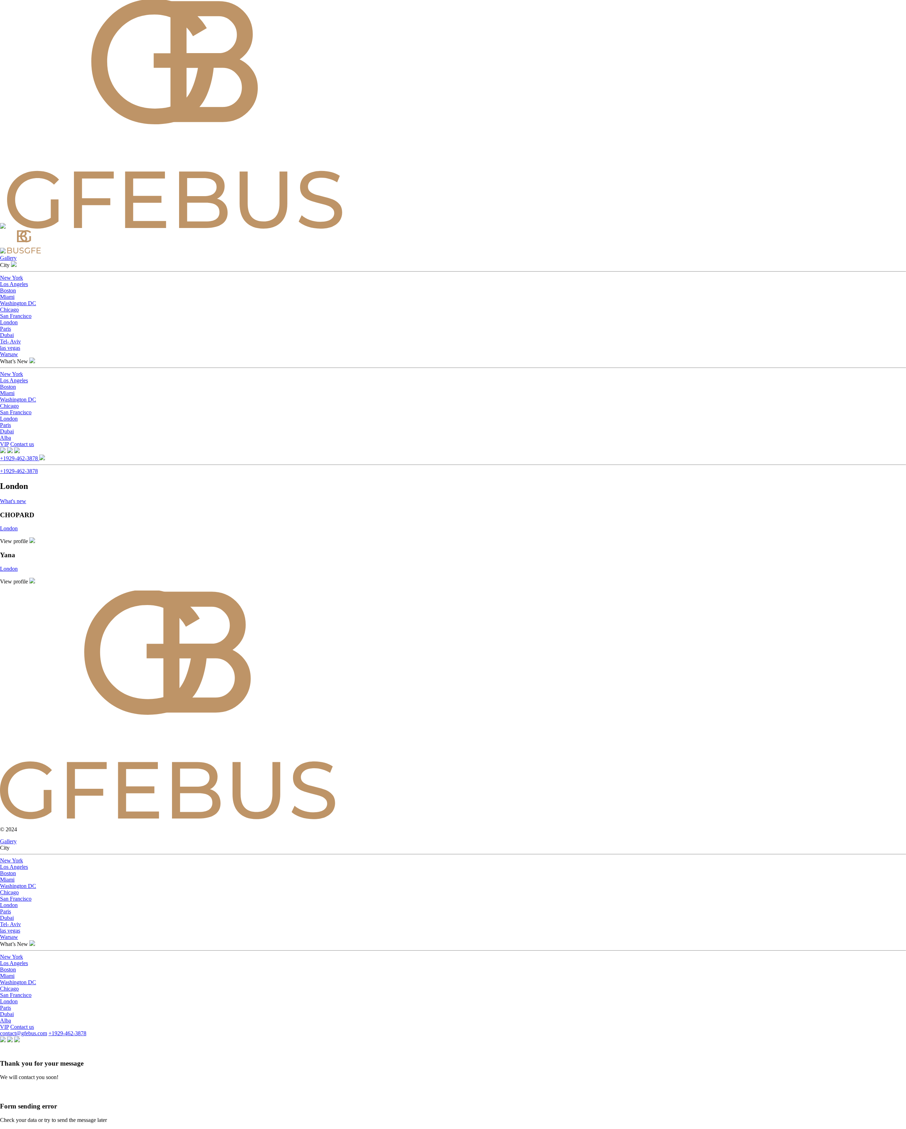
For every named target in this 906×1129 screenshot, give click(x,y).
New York (11, 278)
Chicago (9, 310)
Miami (7, 297)
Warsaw (9, 354)
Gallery (8, 258)
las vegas (10, 348)
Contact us (22, 444)
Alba (5, 438)
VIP (4, 444)
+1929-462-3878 (19, 458)
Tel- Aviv (10, 341)
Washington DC (18, 303)
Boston (8, 290)
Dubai (7, 335)
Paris (5, 329)
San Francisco (15, 316)
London (9, 322)
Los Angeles (14, 284)
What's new (13, 501)
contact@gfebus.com (23, 1033)
